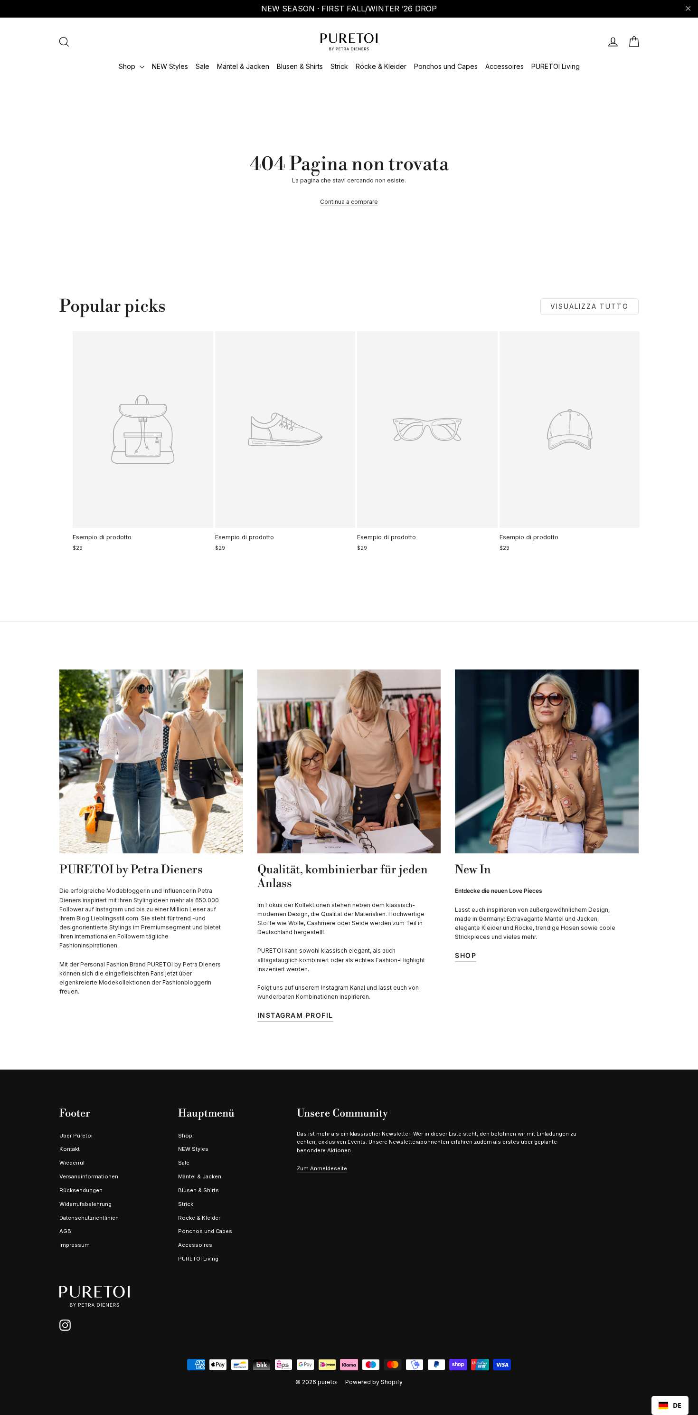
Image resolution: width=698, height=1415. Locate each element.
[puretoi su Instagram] (65, 1325)
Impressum (74, 1245)
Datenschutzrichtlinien (89, 1217)
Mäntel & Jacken (243, 66)
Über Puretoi (76, 1135)
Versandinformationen (88, 1176)
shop (465, 955)
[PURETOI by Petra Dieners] (151, 761)
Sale (202, 66)
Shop (128, 66)
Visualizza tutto (589, 306)
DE (677, 1405)
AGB (65, 1231)
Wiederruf (72, 1162)
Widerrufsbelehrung (85, 1204)
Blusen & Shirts (300, 66)
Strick (339, 66)
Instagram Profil (295, 1015)
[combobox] (670, 1405)
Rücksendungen (81, 1190)
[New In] (547, 761)
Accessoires (504, 66)
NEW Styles (170, 66)
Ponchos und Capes (446, 66)
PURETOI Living (555, 66)
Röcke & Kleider (381, 66)
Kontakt (69, 1149)
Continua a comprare (349, 201)
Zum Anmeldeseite (322, 1168)
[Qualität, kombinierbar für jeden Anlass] (349, 761)
